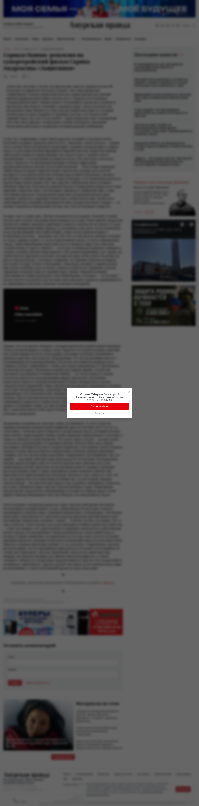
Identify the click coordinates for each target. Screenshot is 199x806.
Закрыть (99, 413)
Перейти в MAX (99, 406)
